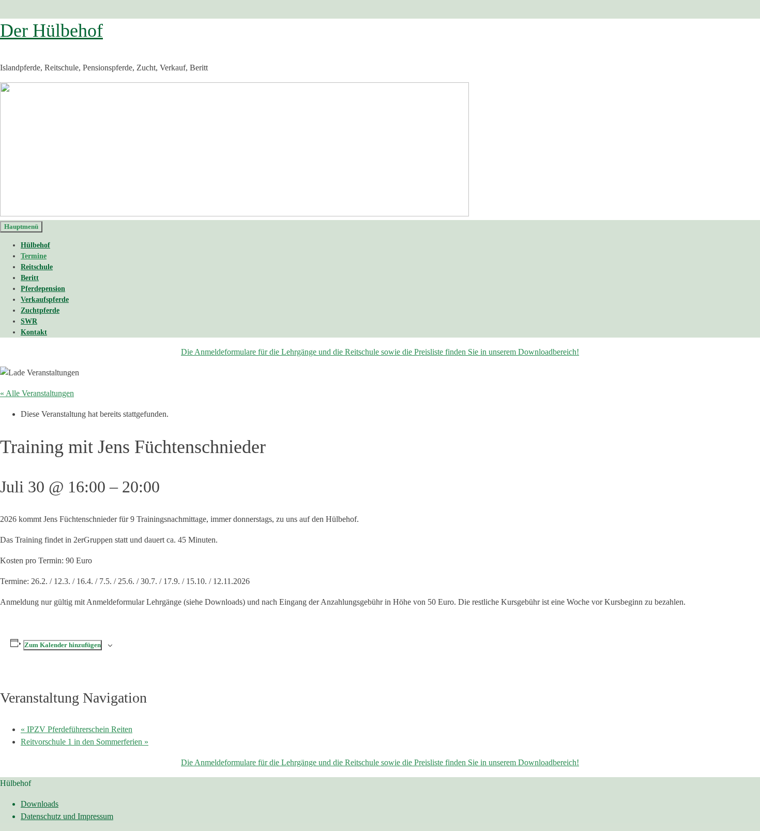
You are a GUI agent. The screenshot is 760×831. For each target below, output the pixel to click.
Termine (34, 256)
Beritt (30, 278)
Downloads (39, 803)
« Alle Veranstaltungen (37, 393)
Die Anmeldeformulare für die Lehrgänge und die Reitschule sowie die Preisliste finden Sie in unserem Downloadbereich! (380, 351)
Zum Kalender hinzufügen (62, 645)
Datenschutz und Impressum (67, 816)
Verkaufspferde (45, 299)
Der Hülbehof (51, 30)
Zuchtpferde (40, 310)
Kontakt (34, 332)
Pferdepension (43, 289)
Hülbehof (35, 245)
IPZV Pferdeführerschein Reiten (76, 729)
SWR (29, 321)
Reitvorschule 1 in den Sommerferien (84, 741)
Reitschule (37, 267)
